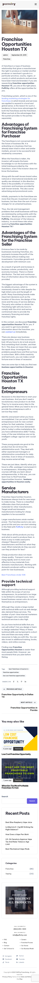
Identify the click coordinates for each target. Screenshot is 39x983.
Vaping (8, 874)
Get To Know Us (9, 948)
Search (5, 796)
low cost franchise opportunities (14, 675)
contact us (10, 332)
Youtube (22, 959)
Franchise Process (27, 942)
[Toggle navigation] (31, 4)
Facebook (8, 959)
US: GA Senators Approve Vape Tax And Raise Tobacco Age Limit (19, 841)
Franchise (6, 59)
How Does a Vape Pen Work (17, 834)
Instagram (8, 956)
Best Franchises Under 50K (14, 575)
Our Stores (24, 945)
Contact (6, 945)
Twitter (21, 956)
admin (5, 55)
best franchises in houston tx (18, 669)
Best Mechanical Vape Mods (17, 849)
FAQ (5, 939)
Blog (5, 942)
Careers (23, 939)
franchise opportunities (11, 672)
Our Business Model (27, 948)
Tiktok (8, 962)
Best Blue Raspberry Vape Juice (19, 822)
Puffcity (19, 527)
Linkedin (21, 962)
